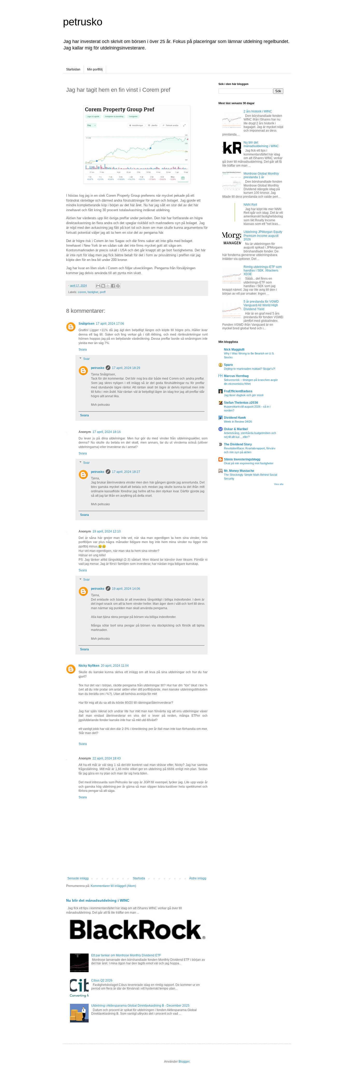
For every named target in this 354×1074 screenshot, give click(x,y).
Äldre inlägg (197, 878)
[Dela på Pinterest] (118, 285)
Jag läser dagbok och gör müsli (243, 395)
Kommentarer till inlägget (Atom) (113, 886)
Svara (83, 349)
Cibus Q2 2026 (101, 980)
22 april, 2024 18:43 (107, 758)
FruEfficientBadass (238, 391)
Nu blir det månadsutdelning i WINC (97, 900)
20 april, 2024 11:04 (115, 665)
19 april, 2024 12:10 (107, 531)
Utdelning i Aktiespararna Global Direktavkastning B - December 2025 (140, 1005)
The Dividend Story (238, 444)
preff (102, 292)
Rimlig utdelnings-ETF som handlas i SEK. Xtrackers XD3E (263, 270)
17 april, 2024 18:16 (107, 432)
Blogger (184, 1061)
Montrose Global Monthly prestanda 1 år (261, 175)
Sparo (228, 365)
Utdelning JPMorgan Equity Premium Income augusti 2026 (263, 235)
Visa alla (278, 484)
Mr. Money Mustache (239, 471)
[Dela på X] (108, 285)
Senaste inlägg (78, 878)
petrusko (82, 21)
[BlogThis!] (103, 285)
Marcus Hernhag (236, 376)
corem (82, 292)
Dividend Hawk (235, 417)
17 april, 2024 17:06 (110, 323)
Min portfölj (95, 69)
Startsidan (73, 69)
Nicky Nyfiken (89, 665)
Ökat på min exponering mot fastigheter (248, 463)
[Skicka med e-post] (98, 285)
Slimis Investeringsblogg (242, 459)
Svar (86, 359)
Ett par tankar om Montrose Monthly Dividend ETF (126, 955)
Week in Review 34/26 (238, 421)
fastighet (93, 292)
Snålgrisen (86, 323)
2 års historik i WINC (258, 111)
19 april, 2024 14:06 (126, 589)
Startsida (139, 878)
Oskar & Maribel (236, 429)
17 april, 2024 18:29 (126, 368)
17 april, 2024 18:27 (126, 472)
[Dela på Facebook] (113, 285)
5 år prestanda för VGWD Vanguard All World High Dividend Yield (261, 305)
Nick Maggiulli (234, 349)
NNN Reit (250, 205)
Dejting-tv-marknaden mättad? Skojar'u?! (249, 368)
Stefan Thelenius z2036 (241, 402)
